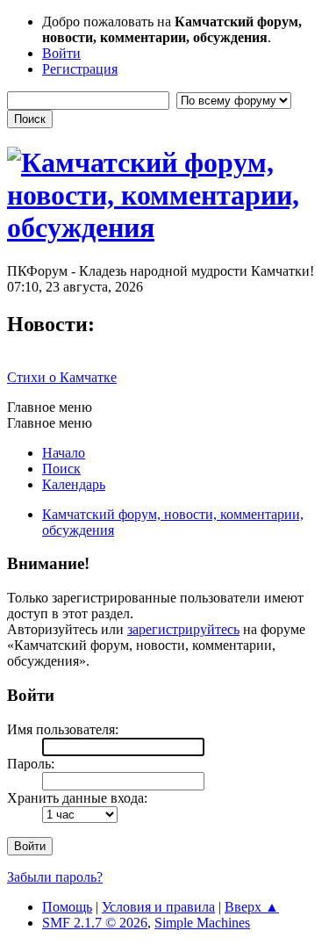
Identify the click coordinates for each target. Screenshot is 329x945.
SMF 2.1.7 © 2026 (94, 922)
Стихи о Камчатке (62, 377)
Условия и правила (158, 906)
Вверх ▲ (252, 906)
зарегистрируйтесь (183, 629)
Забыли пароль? (55, 876)
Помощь (67, 906)
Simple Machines (202, 922)
